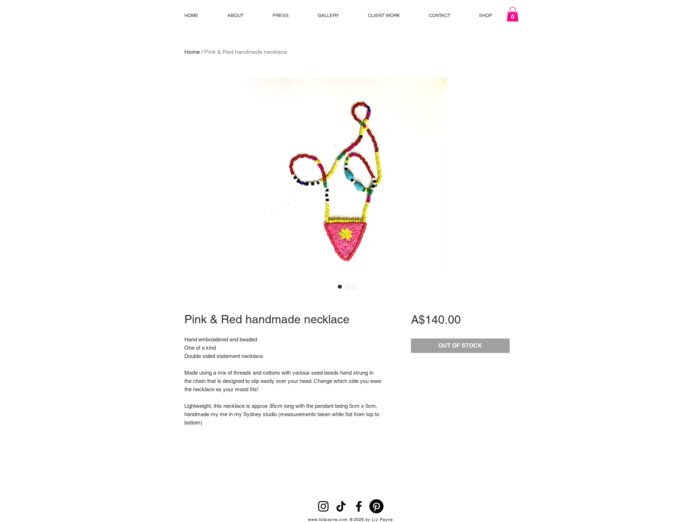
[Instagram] (323, 506)
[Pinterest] (376, 506)
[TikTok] (341, 506)
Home (192, 51)
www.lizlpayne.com (328, 519)
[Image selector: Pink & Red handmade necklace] (339, 286)
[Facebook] (359, 506)
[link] (512, 14)
